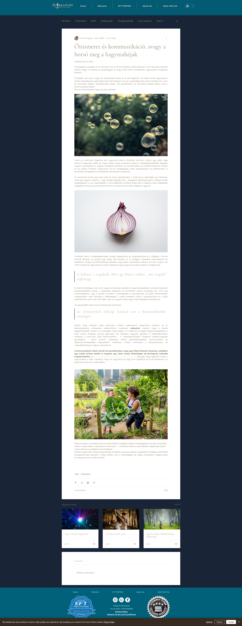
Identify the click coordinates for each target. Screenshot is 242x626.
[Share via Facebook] (75, 482)
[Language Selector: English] (189, 6)
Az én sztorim (145, 21)
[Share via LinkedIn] (88, 482)
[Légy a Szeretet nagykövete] (80, 519)
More (159, 21)
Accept (231, 622)
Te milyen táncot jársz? (116, 534)
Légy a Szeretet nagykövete (77, 534)
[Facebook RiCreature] (127, 599)
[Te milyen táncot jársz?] (121, 519)
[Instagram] (115, 599)
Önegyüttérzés (125, 21)
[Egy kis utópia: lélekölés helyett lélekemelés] (162, 519)
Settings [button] (209, 622)
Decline (220, 622)
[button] (124, 6)
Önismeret (80, 21)
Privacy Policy (109, 622)
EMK (93, 21)
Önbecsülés (107, 21)
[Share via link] (94, 482)
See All (177, 504)
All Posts (66, 21)
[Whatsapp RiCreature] (121, 599)
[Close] (238, 622)
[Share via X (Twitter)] (82, 482)
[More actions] (166, 38)
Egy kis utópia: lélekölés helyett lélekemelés (160, 535)
